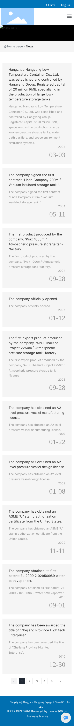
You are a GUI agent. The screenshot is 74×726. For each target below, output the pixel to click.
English (65, 5)
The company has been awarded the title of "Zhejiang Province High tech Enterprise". (37, 630)
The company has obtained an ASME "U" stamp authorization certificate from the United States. (35, 516)
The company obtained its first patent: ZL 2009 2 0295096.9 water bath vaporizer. (37, 576)
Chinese (51, 5)
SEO (40, 706)
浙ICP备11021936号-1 (18, 711)
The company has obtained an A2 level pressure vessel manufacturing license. (36, 413)
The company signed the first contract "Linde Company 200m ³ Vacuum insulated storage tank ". (35, 180)
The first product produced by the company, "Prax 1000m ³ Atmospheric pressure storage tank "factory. (34, 261)
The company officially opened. (33, 299)
